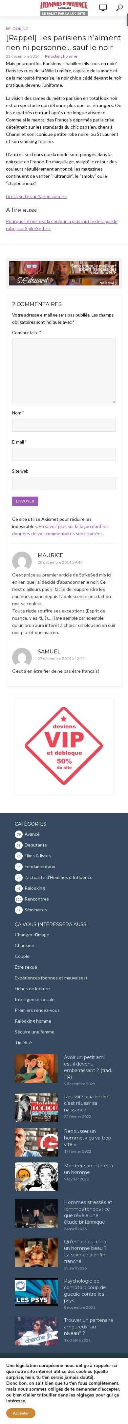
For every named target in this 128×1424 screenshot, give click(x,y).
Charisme (24, 945)
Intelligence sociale (34, 999)
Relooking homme (61, 56)
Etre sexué (26, 967)
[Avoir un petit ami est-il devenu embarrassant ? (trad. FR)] (36, 1068)
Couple (22, 956)
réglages (85, 1395)
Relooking (17, 28)
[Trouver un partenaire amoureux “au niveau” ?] (36, 1331)
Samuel (49, 651)
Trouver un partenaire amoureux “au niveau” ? (88, 1326)
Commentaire (26, 332)
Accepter (21, 1413)
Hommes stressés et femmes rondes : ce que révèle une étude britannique (88, 1212)
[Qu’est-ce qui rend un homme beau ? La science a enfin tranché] (36, 1252)
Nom (18, 412)
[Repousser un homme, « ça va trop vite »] (36, 1142)
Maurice (50, 555)
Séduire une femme (34, 1031)
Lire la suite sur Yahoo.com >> (36, 196)
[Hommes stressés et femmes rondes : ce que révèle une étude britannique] (36, 1213)
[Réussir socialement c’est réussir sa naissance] (36, 1107)
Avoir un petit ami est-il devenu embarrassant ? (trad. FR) (88, 1067)
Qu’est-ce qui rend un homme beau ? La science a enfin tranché (85, 1251)
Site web (20, 471)
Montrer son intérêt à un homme (88, 1169)
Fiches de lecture (32, 988)
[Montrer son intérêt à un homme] (36, 1176)
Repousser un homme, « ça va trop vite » (87, 1137)
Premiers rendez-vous (37, 1010)
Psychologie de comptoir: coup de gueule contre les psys (85, 1291)
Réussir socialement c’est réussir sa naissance (87, 1103)
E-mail (19, 442)
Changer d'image (32, 934)
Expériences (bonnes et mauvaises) (51, 977)
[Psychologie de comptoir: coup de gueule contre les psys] (36, 1292)
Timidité (23, 1042)
